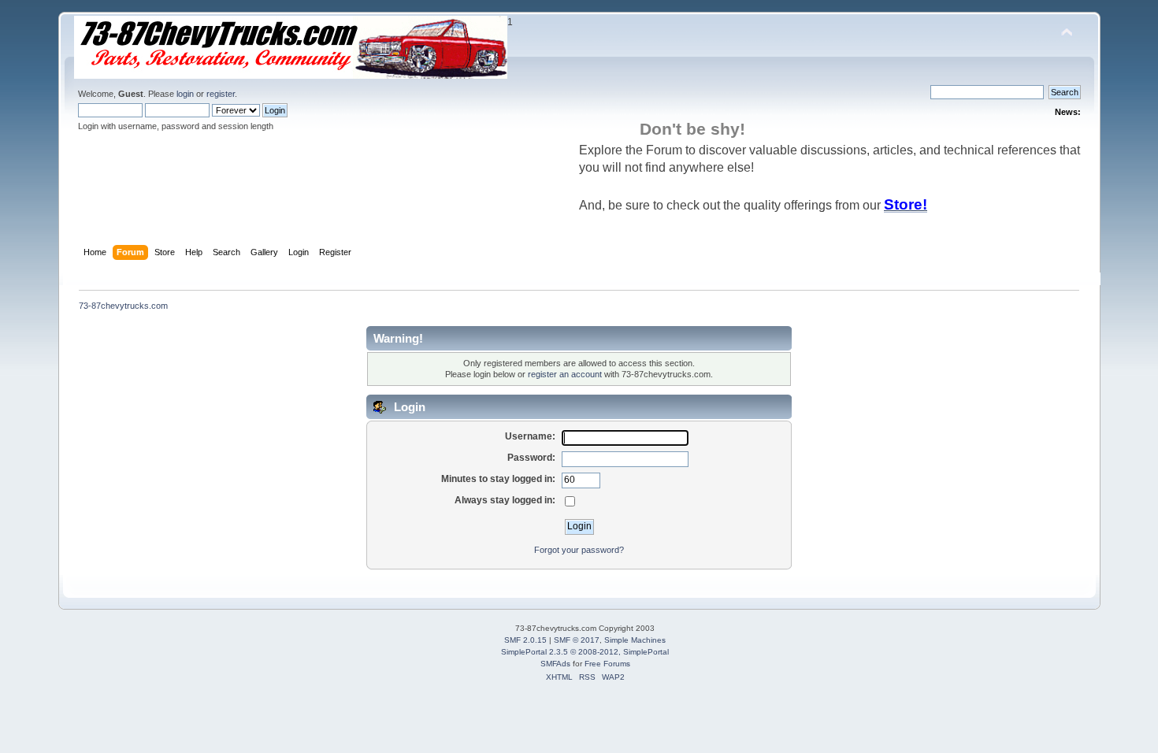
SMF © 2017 (576, 640)
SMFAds (555, 663)
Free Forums (607, 663)
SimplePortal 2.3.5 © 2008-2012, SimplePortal (585, 651)
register (220, 93)
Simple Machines (635, 640)
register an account (565, 374)
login (185, 93)
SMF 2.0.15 (525, 640)
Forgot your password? (579, 550)
